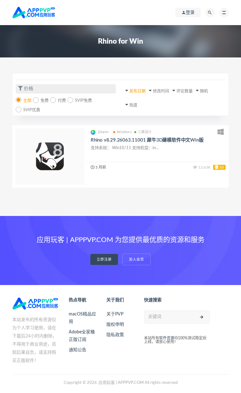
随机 (204, 91)
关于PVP (114, 314)
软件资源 (166, 338)
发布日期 (137, 91)
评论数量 (184, 91)
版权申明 (115, 324)
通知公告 (77, 350)
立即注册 (104, 259)
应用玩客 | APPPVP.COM (121, 383)
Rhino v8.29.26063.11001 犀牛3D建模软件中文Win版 (147, 140)
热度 (133, 105)
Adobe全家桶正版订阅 (82, 336)
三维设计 (145, 132)
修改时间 (161, 91)
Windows (124, 132)
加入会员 (136, 259)
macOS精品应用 (82, 318)
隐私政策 (115, 335)
